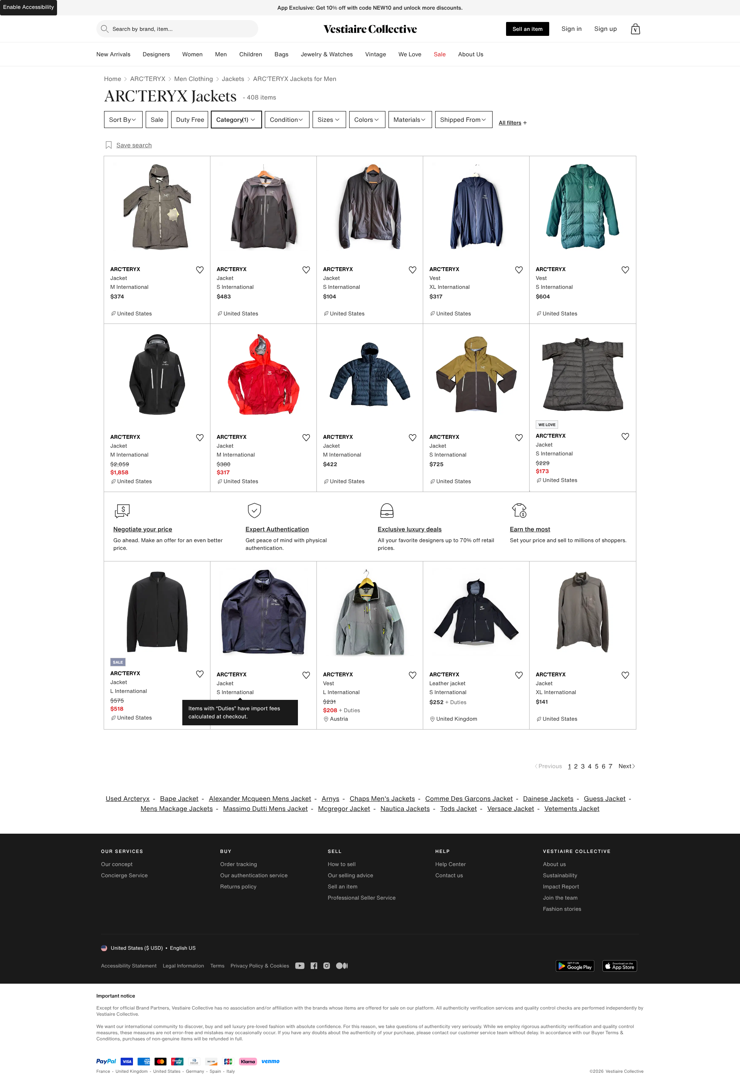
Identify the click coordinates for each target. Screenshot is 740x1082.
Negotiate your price (142, 529)
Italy (231, 1071)
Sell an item (528, 29)
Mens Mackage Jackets (177, 809)
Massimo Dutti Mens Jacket (265, 809)
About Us (470, 54)
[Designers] (176, 54)
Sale (440, 54)
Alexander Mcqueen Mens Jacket (260, 799)
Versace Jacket (510, 809)
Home (112, 78)
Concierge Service (124, 875)
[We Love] (428, 54)
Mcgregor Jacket (344, 809)
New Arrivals (113, 54)
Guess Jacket (605, 799)
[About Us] (489, 54)
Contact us (449, 875)
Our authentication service (254, 875)
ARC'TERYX (147, 78)
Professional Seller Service (361, 898)
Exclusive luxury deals (410, 529)
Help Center (451, 864)
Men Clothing (193, 78)
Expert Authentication (277, 529)
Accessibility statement (128, 965)
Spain (215, 1071)
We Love (410, 54)
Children (250, 54)
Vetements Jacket (572, 809)
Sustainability (560, 875)
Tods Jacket (458, 809)
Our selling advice (350, 875)
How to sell (341, 864)
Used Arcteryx (128, 799)
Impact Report (561, 887)
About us (554, 864)
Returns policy (238, 887)
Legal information (183, 965)
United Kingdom (132, 1071)
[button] (635, 29)
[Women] (209, 54)
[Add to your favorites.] (199, 270)
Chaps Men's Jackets (382, 799)
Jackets (233, 78)
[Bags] (294, 54)
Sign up (605, 29)
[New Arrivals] (136, 54)
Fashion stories (562, 909)
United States (167, 1071)
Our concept (117, 864)
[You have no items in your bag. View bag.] (635, 29)
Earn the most (530, 529)
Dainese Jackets (548, 799)
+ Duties (243, 702)
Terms (217, 965)
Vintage (375, 54)
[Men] (233, 54)
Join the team (560, 898)
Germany (195, 1071)
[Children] (268, 54)
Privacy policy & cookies (259, 965)
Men (221, 54)
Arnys (330, 799)
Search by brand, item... (143, 29)
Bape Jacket (179, 799)
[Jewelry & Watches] (359, 54)
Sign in (572, 29)
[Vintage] (392, 54)
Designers (156, 54)
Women (192, 54)
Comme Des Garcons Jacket (469, 799)
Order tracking (238, 864)
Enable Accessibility (28, 7)
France (103, 1071)
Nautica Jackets (405, 809)
